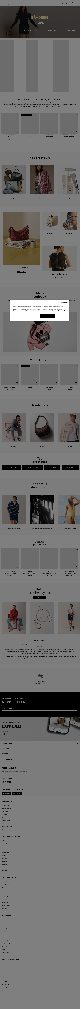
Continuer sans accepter (63, 302)
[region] (39, 310)
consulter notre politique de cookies (58, 310)
